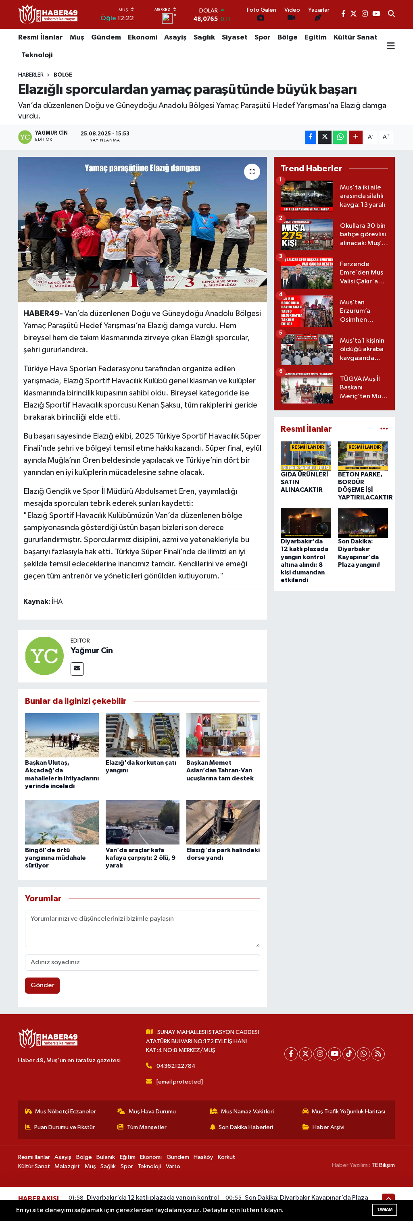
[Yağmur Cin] (44, 655)
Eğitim (316, 37)
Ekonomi (142, 37)
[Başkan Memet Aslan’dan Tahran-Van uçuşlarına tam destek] (223, 735)
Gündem (106, 37)
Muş (77, 37)
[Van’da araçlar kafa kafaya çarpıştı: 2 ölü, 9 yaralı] (142, 822)
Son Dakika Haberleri (246, 1127)
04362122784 (176, 1066)
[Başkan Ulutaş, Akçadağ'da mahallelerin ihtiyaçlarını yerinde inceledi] (62, 735)
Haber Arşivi (328, 1127)
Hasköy (203, 1157)
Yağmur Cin (92, 651)
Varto (173, 1166)
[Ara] (391, 14)
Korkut (226, 1157)
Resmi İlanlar (40, 37)
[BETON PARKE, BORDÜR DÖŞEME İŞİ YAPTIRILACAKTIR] (363, 455)
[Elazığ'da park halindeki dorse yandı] (223, 822)
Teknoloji (37, 55)
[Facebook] (291, 1054)
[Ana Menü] (391, 47)
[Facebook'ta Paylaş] (310, 137)
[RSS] (378, 1054)
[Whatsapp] (363, 1054)
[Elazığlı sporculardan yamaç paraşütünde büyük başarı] (142, 230)
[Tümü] (384, 429)
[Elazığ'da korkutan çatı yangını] (142, 735)
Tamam (384, 1209)
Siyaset (235, 37)
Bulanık (105, 1157)
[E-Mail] (77, 669)
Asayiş (175, 37)
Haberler (31, 75)
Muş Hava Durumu (152, 1112)
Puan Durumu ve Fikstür (64, 1127)
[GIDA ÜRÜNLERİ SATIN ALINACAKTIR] (306, 455)
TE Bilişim (383, 1165)
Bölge (287, 37)
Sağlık (204, 37)
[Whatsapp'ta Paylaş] (340, 137)
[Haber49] (48, 14)
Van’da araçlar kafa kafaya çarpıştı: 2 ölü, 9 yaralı (140, 858)
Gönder (42, 985)
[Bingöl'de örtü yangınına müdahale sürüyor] (62, 822)
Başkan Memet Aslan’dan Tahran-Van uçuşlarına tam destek (220, 770)
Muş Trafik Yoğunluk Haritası (348, 1112)
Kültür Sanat (356, 37)
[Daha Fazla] (356, 137)
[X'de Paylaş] (325, 137)
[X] (305, 1054)
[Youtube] (334, 1054)
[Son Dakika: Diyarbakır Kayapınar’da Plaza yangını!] (363, 523)
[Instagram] (320, 1054)
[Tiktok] (349, 1054)
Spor (262, 37)
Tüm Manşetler (147, 1127)
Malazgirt (67, 1166)
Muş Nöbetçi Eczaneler (65, 1112)
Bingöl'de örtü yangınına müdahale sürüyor (55, 858)
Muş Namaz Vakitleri (247, 1112)
